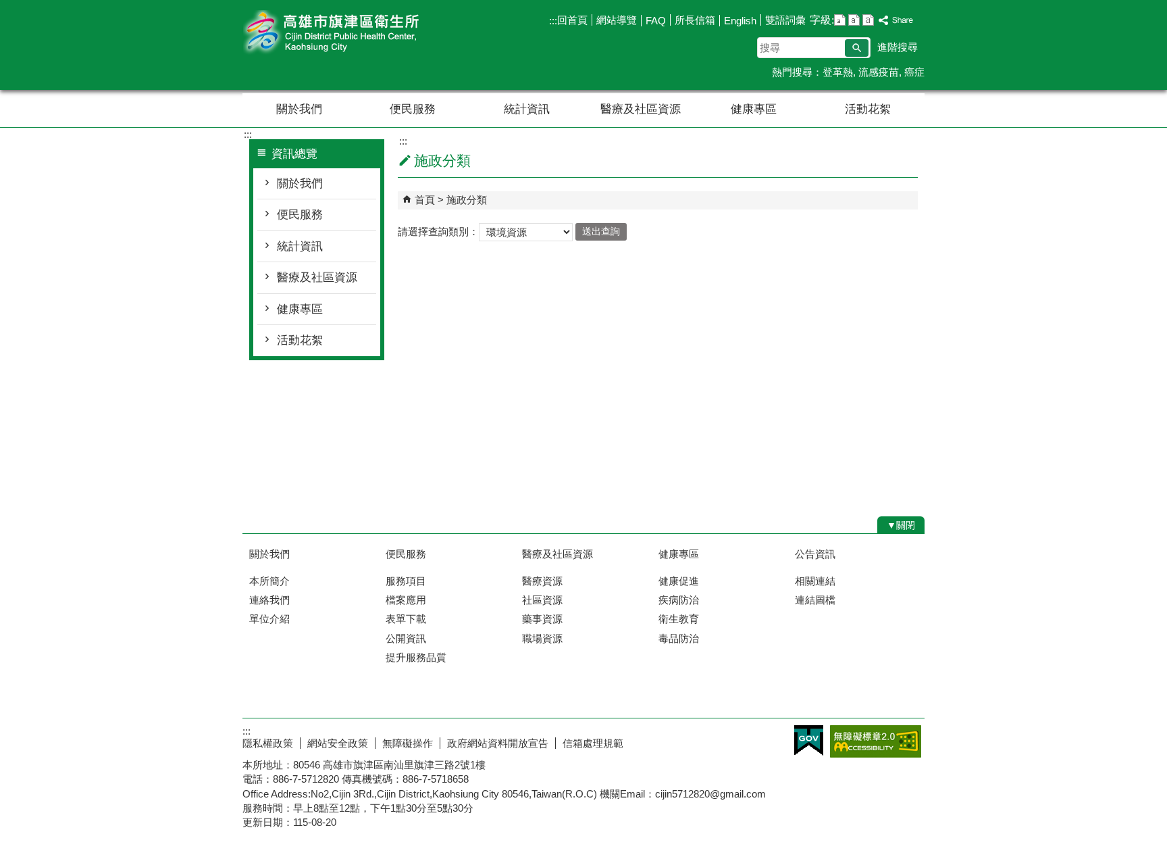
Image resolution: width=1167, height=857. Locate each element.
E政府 (808, 740)
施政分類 (466, 199)
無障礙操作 (407, 743)
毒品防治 (678, 638)
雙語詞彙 (785, 20)
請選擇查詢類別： (438, 231)
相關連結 (815, 581)
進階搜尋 (897, 47)
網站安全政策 (337, 743)
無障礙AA (875, 741)
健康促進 (678, 581)
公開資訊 (406, 638)
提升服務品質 (416, 657)
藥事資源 (542, 619)
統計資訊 (527, 109)
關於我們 (299, 109)
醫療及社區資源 (640, 109)
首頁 (425, 199)
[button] (856, 48)
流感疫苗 (878, 72)
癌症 (914, 72)
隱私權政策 (267, 743)
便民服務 (413, 109)
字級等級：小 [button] (840, 20)
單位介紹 (269, 619)
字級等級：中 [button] (854, 20)
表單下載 (406, 619)
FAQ (656, 20)
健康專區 (754, 109)
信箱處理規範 (593, 743)
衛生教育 (678, 619)
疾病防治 (678, 600)
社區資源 (542, 600)
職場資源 (542, 638)
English (740, 20)
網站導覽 (616, 20)
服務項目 (406, 581)
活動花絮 (868, 109)
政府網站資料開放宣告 (497, 743)
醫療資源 (542, 581)
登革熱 (838, 72)
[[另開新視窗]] (896, 20)
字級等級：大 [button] (868, 20)
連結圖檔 (815, 600)
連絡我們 (269, 600)
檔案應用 (406, 600)
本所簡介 (269, 581)
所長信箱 (695, 20)
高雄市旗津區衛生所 (356, 32)
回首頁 (572, 20)
